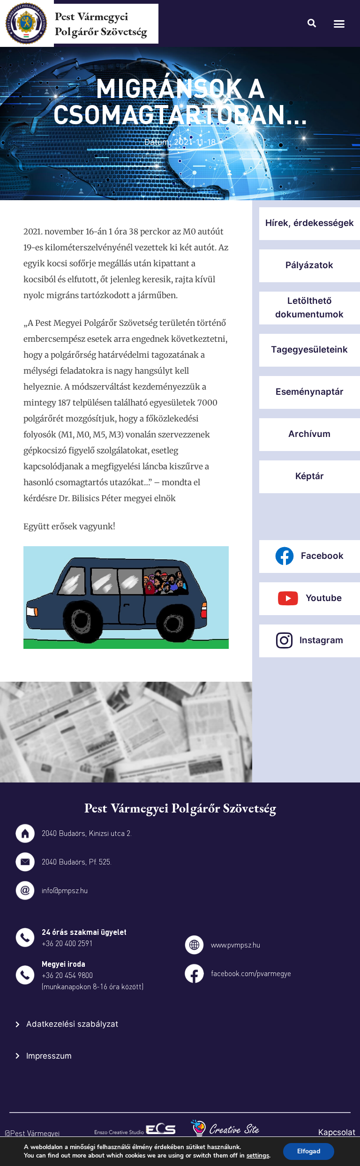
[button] (339, 23)
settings (258, 1155)
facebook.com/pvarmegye (251, 973)
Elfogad (308, 1151)
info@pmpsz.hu (65, 890)
